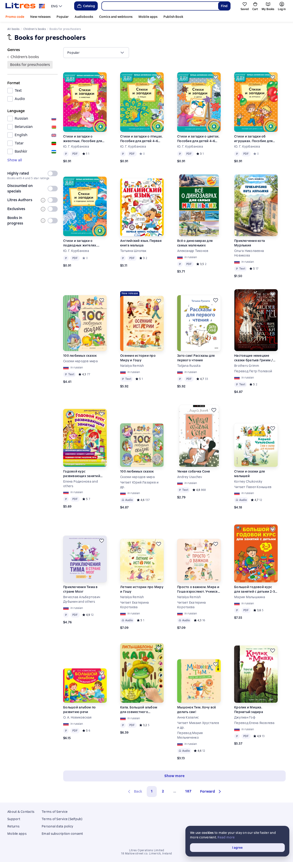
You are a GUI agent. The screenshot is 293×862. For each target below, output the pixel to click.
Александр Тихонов (192, 251)
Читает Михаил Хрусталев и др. (198, 725)
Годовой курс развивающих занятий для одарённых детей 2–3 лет (84, 473)
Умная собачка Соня (193, 471)
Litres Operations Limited (146, 850)
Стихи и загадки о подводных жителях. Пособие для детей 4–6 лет (82, 243)
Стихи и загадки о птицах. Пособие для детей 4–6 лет (141, 138)
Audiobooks (84, 17)
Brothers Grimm (246, 366)
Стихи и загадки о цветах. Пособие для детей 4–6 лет (198, 138)
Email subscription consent (62, 834)
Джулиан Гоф (244, 717)
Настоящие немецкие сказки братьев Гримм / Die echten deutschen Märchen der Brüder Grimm (255, 358)
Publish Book (173, 17)
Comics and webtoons (116, 17)
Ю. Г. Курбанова (76, 146)
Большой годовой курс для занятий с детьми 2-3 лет (254, 589)
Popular (63, 17)
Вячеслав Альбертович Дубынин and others (81, 599)
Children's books (25, 56)
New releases (40, 17)
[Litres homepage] (25, 6)
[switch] (53, 173)
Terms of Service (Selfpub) (62, 819)
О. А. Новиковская (77, 717)
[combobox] (159, 6)
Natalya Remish (132, 366)
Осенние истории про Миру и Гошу (138, 358)
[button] (211, 791)
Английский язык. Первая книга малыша (141, 243)
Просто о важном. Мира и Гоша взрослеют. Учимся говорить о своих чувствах (198, 589)
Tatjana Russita (189, 366)
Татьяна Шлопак (133, 251)
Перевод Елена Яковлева (254, 723)
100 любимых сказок (80, 356)
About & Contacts (20, 812)
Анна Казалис (188, 717)
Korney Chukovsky (248, 481)
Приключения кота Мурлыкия (249, 243)
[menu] (57, 6)
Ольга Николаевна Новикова (249, 253)
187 (188, 791)
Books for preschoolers (30, 64)
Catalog (89, 6)
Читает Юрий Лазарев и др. (139, 484)
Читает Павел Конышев (252, 487)
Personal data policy (57, 826)
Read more (226, 837)
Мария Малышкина (249, 597)
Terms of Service (55, 812)
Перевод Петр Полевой (253, 371)
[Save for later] (101, 77)
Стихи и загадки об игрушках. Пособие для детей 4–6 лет (253, 138)
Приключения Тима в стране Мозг (80, 589)
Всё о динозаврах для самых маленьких (195, 243)
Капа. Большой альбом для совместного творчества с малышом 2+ (141, 709)
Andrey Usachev (189, 477)
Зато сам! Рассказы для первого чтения (196, 358)
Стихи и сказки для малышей (249, 473)
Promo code (14, 17)
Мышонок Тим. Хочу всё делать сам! (196, 709)
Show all (14, 160)
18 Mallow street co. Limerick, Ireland (146, 853)
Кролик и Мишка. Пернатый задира (248, 709)
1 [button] (152, 791)
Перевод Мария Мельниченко (190, 735)
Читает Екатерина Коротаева (134, 604)
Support (13, 819)
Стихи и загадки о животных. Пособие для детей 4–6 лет (82, 138)
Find (224, 6)
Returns (13, 826)
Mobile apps (147, 17)
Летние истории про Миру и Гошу (141, 589)
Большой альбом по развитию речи (79, 709)
